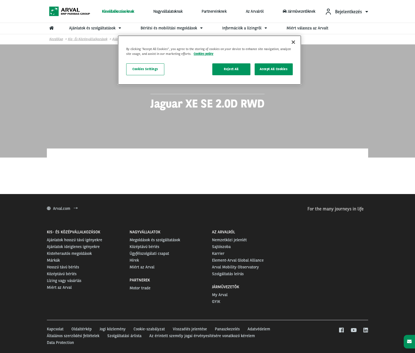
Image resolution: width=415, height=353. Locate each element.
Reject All (231, 69)
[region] (209, 60)
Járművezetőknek (301, 11)
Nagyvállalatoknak (168, 11)
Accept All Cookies (273, 69)
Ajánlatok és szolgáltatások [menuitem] (93, 28)
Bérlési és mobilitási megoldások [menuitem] (169, 28)
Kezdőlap (56, 39)
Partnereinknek (214, 11)
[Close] (293, 42)
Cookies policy (203, 54)
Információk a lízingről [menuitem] (242, 28)
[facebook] (341, 330)
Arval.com (62, 208)
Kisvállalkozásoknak (118, 11)
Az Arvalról (255, 11)
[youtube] (353, 330)
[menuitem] (346, 11)
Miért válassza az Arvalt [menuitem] (307, 28)
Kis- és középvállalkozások (87, 39)
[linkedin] (365, 330)
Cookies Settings (145, 69)
